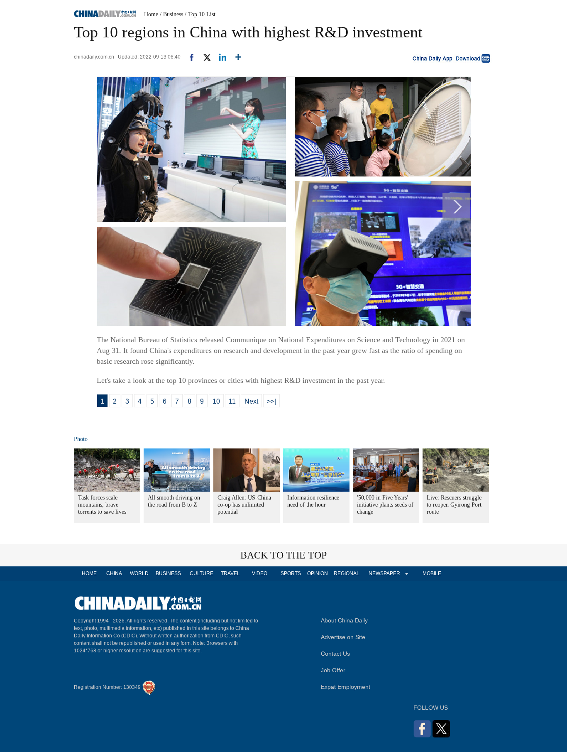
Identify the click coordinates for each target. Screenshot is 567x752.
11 (232, 401)
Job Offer (333, 670)
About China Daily (344, 620)
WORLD (139, 573)
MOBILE (432, 573)
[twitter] (203, 57)
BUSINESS (168, 573)
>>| (271, 401)
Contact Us (335, 653)
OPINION (317, 573)
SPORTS (291, 573)
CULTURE (201, 573)
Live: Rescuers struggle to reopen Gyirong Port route (454, 505)
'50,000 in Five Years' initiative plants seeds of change (385, 505)
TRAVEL (230, 573)
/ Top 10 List (200, 14)
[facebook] (188, 57)
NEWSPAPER (384, 573)
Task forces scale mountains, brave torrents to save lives (102, 505)
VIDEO (259, 573)
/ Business (171, 14)
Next (251, 401)
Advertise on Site (343, 637)
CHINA (114, 573)
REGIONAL (346, 573)
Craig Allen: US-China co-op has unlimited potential (244, 505)
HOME (89, 573)
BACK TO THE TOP (283, 555)
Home (151, 14)
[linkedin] (219, 57)
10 (216, 401)
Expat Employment (345, 686)
